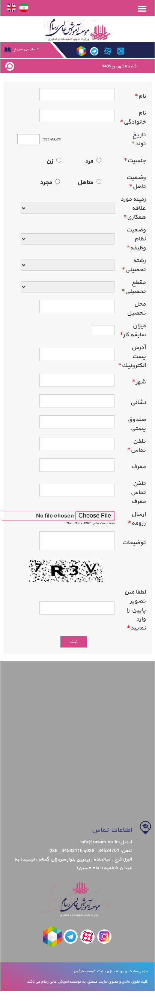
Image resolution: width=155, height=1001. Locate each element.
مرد (89, 161)
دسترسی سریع (25, 49)
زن (49, 161)
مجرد (46, 182)
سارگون (80, 971)
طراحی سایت (137, 971)
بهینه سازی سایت (110, 971)
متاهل (85, 182)
